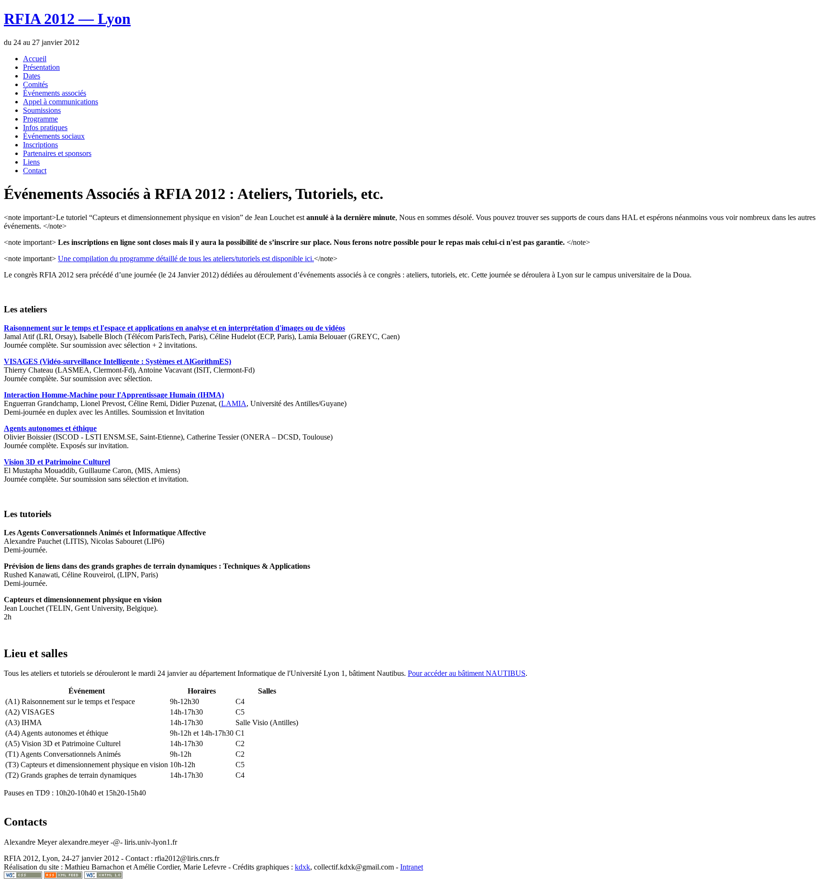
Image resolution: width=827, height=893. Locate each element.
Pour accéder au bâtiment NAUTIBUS (466, 673)
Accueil (34, 59)
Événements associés (54, 93)
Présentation (41, 67)
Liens (31, 162)
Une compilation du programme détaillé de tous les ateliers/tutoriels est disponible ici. (186, 258)
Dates (31, 76)
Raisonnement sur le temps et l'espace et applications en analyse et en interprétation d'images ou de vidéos (174, 328)
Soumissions (42, 110)
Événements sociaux (54, 136)
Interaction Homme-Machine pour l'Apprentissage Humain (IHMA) (114, 395)
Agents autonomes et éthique (50, 428)
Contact (34, 170)
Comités (35, 84)
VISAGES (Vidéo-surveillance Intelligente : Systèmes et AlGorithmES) (117, 361)
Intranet (411, 867)
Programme (40, 119)
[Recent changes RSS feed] (63, 876)
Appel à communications (60, 102)
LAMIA (233, 403)
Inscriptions (40, 145)
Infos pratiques (45, 127)
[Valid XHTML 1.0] (103, 876)
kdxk (302, 867)
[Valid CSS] (23, 876)
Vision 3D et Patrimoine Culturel (57, 462)
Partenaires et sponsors (57, 153)
